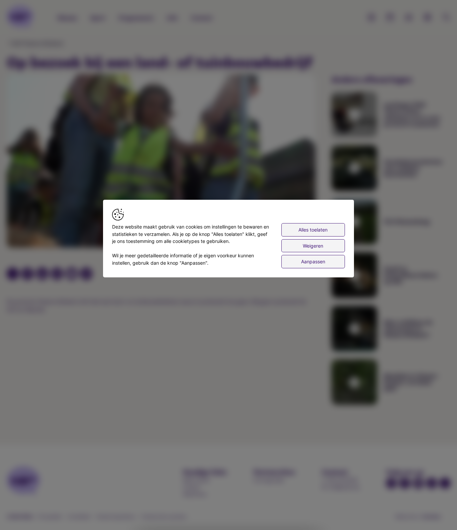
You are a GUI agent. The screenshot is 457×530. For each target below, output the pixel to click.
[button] (162, 162)
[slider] (46, 237)
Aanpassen (313, 261)
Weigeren (313, 245)
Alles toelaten (313, 230)
